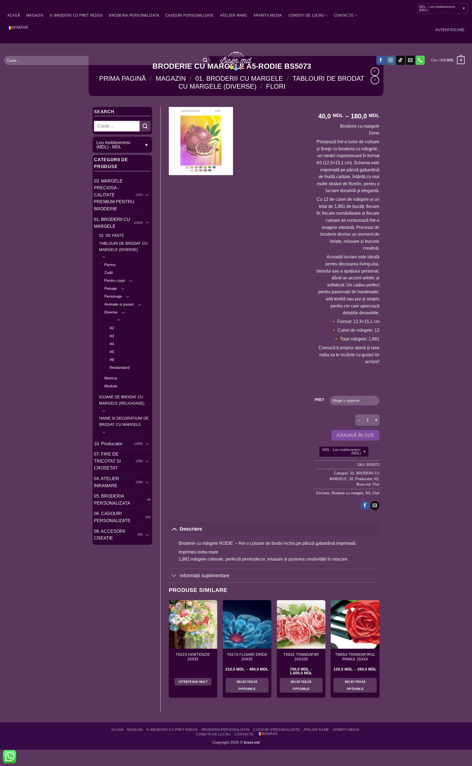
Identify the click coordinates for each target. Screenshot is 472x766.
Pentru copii (114, 280)
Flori (275, 86)
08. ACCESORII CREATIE (109, 535)
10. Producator (108, 443)
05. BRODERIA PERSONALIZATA (112, 499)
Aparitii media (267, 15)
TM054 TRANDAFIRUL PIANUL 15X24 (355, 657)
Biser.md (363, 484)
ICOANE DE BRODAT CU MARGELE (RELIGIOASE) (121, 400)
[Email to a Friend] (374, 505)
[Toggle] (147, 195)
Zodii (108, 272)
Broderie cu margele (347, 493)
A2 (112, 328)
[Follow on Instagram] (390, 60)
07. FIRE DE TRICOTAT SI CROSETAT (107, 461)
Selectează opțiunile (247, 685)
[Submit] (205, 60)
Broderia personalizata (134, 15)
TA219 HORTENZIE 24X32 (193, 657)
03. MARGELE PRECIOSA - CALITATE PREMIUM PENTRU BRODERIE (114, 195)
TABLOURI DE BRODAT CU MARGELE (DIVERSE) (123, 246)
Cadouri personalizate (190, 15)
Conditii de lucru (306, 15)
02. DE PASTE (111, 235)
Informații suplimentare (204, 575)
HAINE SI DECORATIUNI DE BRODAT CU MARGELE (124, 421)
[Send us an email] (410, 60)
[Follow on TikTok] (400, 60)
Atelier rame (233, 15)
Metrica (110, 378)
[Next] (379, 651)
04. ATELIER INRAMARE (106, 482)
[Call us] (420, 60)
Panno (110, 264)
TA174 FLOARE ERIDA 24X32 (247, 657)
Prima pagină (122, 78)
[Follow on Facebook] (380, 60)
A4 (112, 344)
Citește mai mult (193, 681)
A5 (112, 351)
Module (110, 386)
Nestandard (120, 367)
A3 (112, 336)
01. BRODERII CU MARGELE (239, 78)
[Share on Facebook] (365, 505)
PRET (319, 400)
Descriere (191, 529)
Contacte (344, 15)
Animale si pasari (119, 304)
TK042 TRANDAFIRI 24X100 (301, 657)
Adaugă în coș (355, 435)
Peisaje (110, 288)
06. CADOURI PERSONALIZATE (112, 517)
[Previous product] (375, 80)
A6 (112, 359)
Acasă (13, 15)
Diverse (110, 312)
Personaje (113, 296)
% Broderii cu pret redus (76, 15)
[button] (450, 30)
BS (367, 493)
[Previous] (169, 651)
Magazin (34, 15)
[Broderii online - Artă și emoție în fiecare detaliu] (236, 60)
